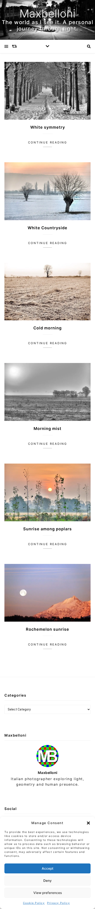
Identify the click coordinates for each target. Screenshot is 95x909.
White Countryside (47, 227)
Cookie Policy (34, 903)
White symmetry (47, 127)
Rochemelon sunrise (47, 629)
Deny (47, 880)
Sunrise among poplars (47, 529)
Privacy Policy (58, 903)
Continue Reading (47, 142)
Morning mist (47, 428)
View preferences (47, 893)
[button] (88, 823)
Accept (47, 868)
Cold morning (47, 328)
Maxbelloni (47, 13)
